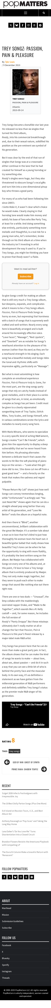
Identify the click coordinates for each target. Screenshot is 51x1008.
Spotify (5, 964)
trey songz (14, 751)
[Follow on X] (10, 25)
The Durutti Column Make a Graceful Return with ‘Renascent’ (25, 854)
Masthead (6, 908)
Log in (36, 283)
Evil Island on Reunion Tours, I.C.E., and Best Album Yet (22, 812)
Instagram (7, 971)
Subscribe (25, 276)
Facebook (6, 945)
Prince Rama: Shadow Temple (25, 769)
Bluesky (6, 958)
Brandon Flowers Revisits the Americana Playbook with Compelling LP (25, 843)
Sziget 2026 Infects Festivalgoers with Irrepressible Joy (19, 795)
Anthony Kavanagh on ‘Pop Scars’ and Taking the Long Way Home (24, 823)
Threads (6, 977)
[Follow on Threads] (34, 25)
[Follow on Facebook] (22, 25)
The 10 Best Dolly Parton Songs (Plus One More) (24, 803)
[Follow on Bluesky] (16, 25)
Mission (5, 914)
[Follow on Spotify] (40, 25)
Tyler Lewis (10, 61)
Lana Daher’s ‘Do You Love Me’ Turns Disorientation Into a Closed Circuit (19, 833)
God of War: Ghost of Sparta (26, 762)
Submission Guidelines (12, 921)
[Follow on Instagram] (28, 25)
